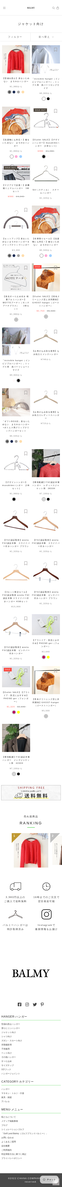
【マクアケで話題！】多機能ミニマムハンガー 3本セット (16, 188)
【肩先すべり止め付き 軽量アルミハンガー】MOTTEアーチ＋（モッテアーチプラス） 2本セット (16, 302)
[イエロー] (48, 657)
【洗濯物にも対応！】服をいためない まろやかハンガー (16, 143)
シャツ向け (6, 1036)
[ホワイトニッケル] (43, 499)
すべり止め (6, 1061)
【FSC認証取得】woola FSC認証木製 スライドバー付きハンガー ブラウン (16, 543)
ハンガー (5, 1089)
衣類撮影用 (6, 1045)
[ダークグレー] (9, 92)
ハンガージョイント (10, 1073)
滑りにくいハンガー (10, 1028)
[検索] (53, 7)
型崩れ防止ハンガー (10, 1024)
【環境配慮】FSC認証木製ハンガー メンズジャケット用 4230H (16, 760)
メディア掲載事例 (9, 1121)
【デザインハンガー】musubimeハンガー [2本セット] (16, 485)
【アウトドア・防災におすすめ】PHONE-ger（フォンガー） (45, 643)
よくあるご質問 (8, 1142)
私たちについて (8, 1117)
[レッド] (43, 657)
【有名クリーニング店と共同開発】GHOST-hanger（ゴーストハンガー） (45, 702)
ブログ (4, 1125)
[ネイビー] (14, 92)
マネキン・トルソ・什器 (12, 1093)
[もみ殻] (25, 441)
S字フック (6, 1069)
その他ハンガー (8, 1057)
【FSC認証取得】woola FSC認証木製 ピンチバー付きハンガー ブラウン (46, 595)
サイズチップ (7, 1065)
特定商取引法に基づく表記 (13, 1154)
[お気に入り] (25, 49)
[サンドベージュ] (23, 92)
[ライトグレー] (18, 92)
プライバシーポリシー (11, 1158)
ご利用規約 (6, 1150)
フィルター (15, 36)
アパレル (5, 1101)
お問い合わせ (7, 1137)
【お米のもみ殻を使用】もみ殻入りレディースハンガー (45, 415)
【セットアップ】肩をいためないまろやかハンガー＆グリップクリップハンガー (16, 242)
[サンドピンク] (16, 156)
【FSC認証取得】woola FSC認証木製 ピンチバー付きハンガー (16, 650)
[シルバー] (16, 319)
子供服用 (5, 1049)
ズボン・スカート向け (11, 1040)
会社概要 (5, 1146)
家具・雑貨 (6, 1097)
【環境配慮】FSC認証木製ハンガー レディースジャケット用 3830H (46, 485)
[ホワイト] (43, 98)
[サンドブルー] (20, 156)
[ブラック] (48, 98)
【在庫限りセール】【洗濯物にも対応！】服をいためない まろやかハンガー (45, 242)
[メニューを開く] (4, 7)
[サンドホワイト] (11, 156)
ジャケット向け (8, 1032)
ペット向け (6, 1053)
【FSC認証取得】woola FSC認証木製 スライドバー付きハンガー (46, 543)
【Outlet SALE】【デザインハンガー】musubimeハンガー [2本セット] (46, 143)
